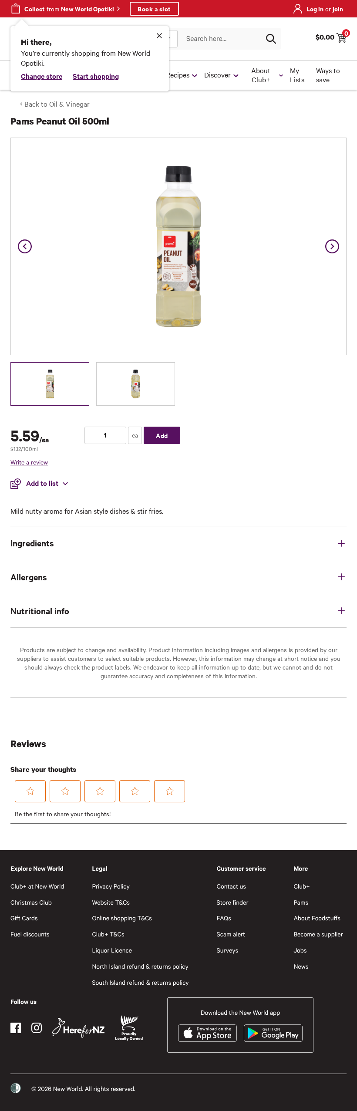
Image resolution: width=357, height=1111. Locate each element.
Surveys (228, 950)
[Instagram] (36, 1028)
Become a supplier (318, 934)
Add (162, 435)
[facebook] (15, 1028)
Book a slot (154, 8)
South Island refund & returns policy (140, 982)
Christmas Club (31, 902)
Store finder (233, 902)
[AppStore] (207, 1033)
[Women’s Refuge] (15, 1088)
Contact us (231, 886)
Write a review (29, 462)
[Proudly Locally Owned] (129, 1028)
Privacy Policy (110, 886)
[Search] (270, 38)
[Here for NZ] (78, 1028)
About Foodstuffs (316, 918)
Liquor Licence (112, 950)
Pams (300, 902)
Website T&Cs (111, 902)
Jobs (299, 950)
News (300, 966)
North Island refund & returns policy (140, 966)
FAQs (224, 918)
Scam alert (231, 934)
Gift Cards (24, 918)
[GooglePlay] (273, 1033)
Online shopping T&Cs (122, 918)
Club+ (301, 886)
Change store (41, 76)
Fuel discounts (30, 934)
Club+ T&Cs (108, 934)
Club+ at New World (37, 886)
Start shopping (96, 76)
